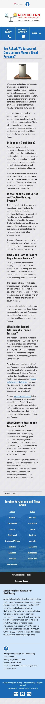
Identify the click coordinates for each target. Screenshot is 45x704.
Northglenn (32, 553)
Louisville (12, 553)
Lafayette (32, 541)
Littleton (12, 547)
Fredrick (32, 535)
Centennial (32, 523)
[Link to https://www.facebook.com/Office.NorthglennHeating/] (27, 4)
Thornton (12, 559)
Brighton (32, 518)
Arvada (12, 512)
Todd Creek (32, 559)
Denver (32, 529)
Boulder (12, 518)
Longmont (33, 547)
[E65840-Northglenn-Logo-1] (22, 11)
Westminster (12, 564)
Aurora (32, 512)
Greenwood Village (12, 541)
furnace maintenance (22, 396)
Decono (12, 529)
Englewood (12, 535)
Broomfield (12, 523)
